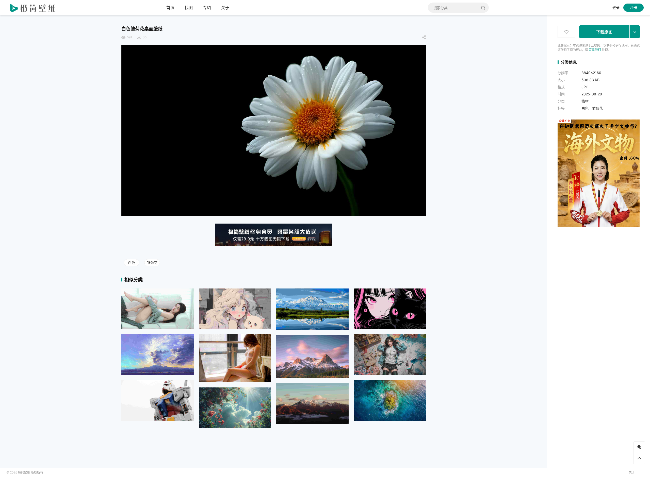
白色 (131, 262)
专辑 (207, 7)
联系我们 (595, 50)
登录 (616, 7)
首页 (170, 7)
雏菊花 (152, 262)
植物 (585, 101)
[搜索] (483, 8)
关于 (225, 7)
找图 (189, 7)
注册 (633, 7)
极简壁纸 (24, 472)
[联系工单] (639, 447)
